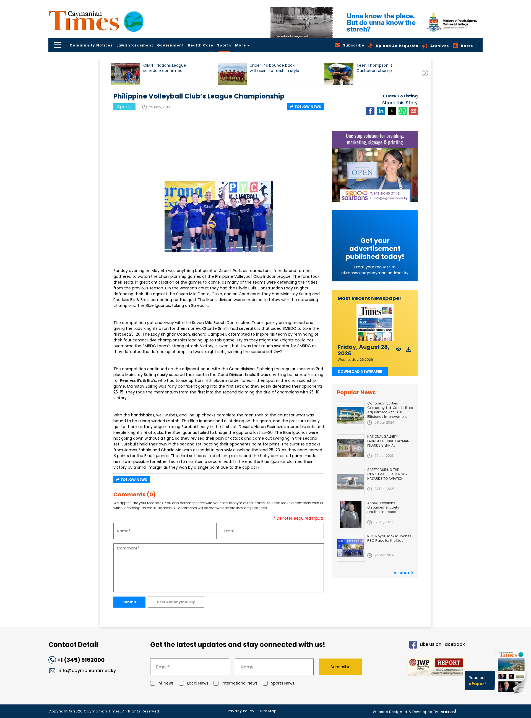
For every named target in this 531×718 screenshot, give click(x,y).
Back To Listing (402, 96)
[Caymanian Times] (96, 20)
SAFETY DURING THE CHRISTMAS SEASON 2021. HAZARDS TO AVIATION (388, 474)
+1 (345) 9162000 (81, 660)
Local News (197, 683)
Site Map (268, 711)
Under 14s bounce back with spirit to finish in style (274, 68)
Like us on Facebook (442, 644)
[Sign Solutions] (375, 166)
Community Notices (91, 45)
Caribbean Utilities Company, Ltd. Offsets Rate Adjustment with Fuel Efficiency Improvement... (390, 410)
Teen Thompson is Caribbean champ (374, 68)
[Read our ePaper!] (511, 696)
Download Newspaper (360, 371)
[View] (398, 351)
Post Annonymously (176, 602)
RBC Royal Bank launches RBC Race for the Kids (389, 538)
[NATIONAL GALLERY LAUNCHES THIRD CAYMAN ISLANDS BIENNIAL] (350, 448)
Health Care (200, 45)
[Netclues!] (448, 711)
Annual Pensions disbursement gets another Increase (383, 507)
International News (239, 683)
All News (166, 683)
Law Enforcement (134, 45)
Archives (439, 45)
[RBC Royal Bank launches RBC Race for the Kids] (350, 547)
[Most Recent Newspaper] (375, 322)
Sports (224, 45)
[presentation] (425, 73)
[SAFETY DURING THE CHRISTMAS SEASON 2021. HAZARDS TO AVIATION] (350, 481)
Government (170, 45)
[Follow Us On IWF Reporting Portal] (418, 667)
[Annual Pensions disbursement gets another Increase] (350, 514)
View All (402, 573)
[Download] (408, 351)
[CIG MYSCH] (376, 22)
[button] (125, 74)
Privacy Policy (241, 711)
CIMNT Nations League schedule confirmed (164, 68)
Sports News (282, 683)
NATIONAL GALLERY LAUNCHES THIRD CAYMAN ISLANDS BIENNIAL (388, 441)
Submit (129, 602)
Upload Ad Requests (397, 45)
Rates (467, 45)
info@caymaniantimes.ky (87, 670)
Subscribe (340, 667)
